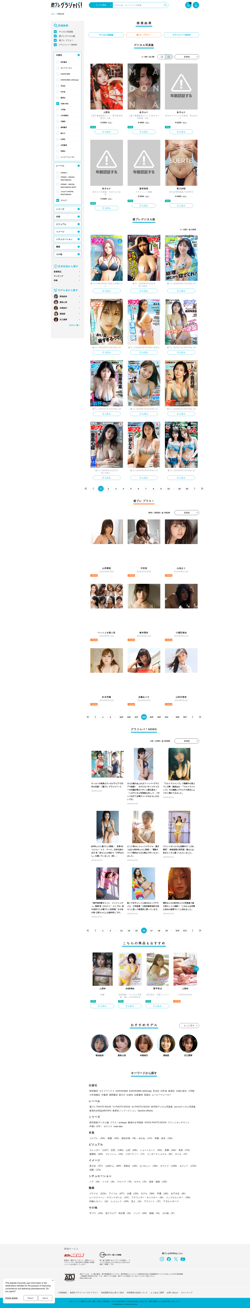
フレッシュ (114, 1154)
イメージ (60, 231)
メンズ (140, 1213)
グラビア (64, 200)
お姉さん (114, 1166)
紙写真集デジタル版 (99, 1122)
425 (121, 717)
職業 (58, 247)
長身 (185, 1150)
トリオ (109, 1181)
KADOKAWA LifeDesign (70, 80)
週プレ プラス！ (66, 40)
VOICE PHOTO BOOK (155, 1122)
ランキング (58, 276)
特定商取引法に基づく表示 (112, 1293)
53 (187, 489)
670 (177, 930)
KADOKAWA (65, 74)
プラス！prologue (118, 1122)
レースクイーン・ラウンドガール (109, 1197)
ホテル (141, 1181)
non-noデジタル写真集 (185, 1106)
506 (177, 717)
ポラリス (108, 1126)
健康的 (96, 1154)
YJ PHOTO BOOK (121, 1106)
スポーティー (136, 1154)
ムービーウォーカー (68, 157)
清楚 (95, 1170)
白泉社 (63, 139)
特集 (56, 280)
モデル (148, 1193)
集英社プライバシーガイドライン (84, 1293)
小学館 (63, 109)
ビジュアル (61, 224)
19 (166, 930)
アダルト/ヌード (171, 1201)
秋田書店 (64, 62)
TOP (52, 14)
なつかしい (149, 1166)
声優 (163, 1193)
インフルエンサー (179, 1197)
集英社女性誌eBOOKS (100, 1110)
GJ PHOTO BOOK (141, 1106)
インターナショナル (160, 1154)
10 (168, 489)
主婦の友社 (65, 103)
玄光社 (63, 86)
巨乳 (118, 1150)
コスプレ (97, 1138)
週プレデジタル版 (67, 36)
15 (136, 930)
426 (129, 717)
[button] (196, 969)
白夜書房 (64, 145)
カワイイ (169, 1166)
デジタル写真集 (66, 32)
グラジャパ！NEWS (68, 45)
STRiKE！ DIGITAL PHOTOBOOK (68, 178)
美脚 (171, 1150)
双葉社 (63, 151)
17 (151, 930)
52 (179, 489)
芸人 (137, 1201)
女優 (133, 1193)
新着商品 (57, 272)
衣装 (58, 216)
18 (159, 930)
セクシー (189, 1166)
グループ (125, 1181)
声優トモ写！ (95, 1126)
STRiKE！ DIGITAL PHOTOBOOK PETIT (68, 185)
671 (185, 930)
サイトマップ (186, 1293)
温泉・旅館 (158, 1181)
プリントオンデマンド (178, 1122)
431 (166, 717)
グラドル (98, 1193)
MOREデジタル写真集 (162, 1106)
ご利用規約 (62, 1293)
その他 (59, 254)
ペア (95, 1181)
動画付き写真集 (135, 1122)
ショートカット (151, 1150)
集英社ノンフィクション (124, 1110)
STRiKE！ (64, 173)
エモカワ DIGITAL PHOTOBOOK (67, 193)
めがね (146, 1138)
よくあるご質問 (157, 1293)
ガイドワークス (66, 68)
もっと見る (189, 1025)
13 (121, 930)
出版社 (59, 55)
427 (136, 717)
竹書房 (63, 121)
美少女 (96, 1166)
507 (185, 717)
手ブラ (96, 1213)
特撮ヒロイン (99, 1201)
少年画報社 (65, 115)
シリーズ (60, 209)
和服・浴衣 (164, 1138)
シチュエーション (64, 239)
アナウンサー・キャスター (148, 1197)
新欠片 (63, 133)
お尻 (132, 1150)
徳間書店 (64, 127)
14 (129, 930)
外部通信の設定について (137, 1293)
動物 (155, 1213)
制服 (114, 1138)
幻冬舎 (63, 92)
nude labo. (118, 1126)
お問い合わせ (172, 1293)
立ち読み (106, 132)
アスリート (153, 1201)
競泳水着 (129, 1138)
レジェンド (120, 1201)
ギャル (182, 1154)
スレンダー (99, 1150)
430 (159, 717)
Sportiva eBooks (145, 1110)
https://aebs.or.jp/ (86, 1278)
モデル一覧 (73, 325)
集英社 (63, 98)
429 (151, 717)
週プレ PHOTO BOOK (100, 1106)
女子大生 (179, 1193)
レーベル (60, 166)
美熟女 (131, 1166)
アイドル (117, 1193)
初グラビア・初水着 (118, 1213)
